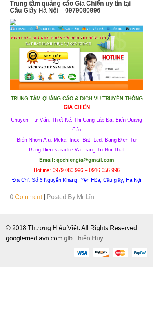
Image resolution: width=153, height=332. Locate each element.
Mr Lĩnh (87, 197)
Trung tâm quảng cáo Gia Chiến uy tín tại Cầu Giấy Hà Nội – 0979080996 (70, 7)
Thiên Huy (88, 238)
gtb (69, 238)
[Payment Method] (81, 252)
